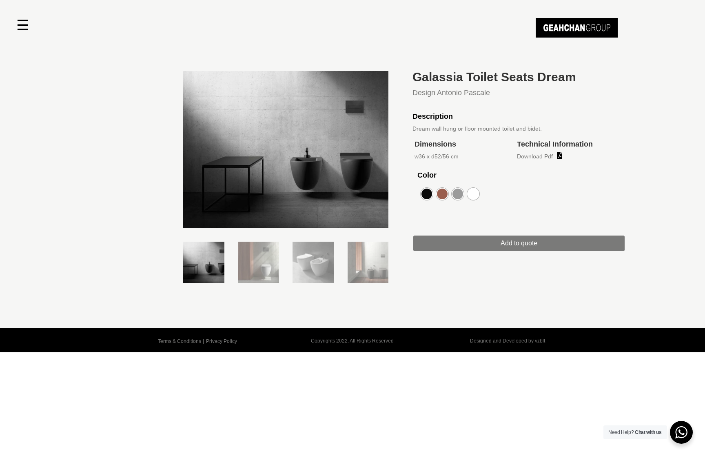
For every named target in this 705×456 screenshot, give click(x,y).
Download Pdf (535, 156)
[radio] (427, 194)
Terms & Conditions (179, 341)
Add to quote (519, 243)
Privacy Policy (221, 341)
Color (427, 175)
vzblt (540, 341)
